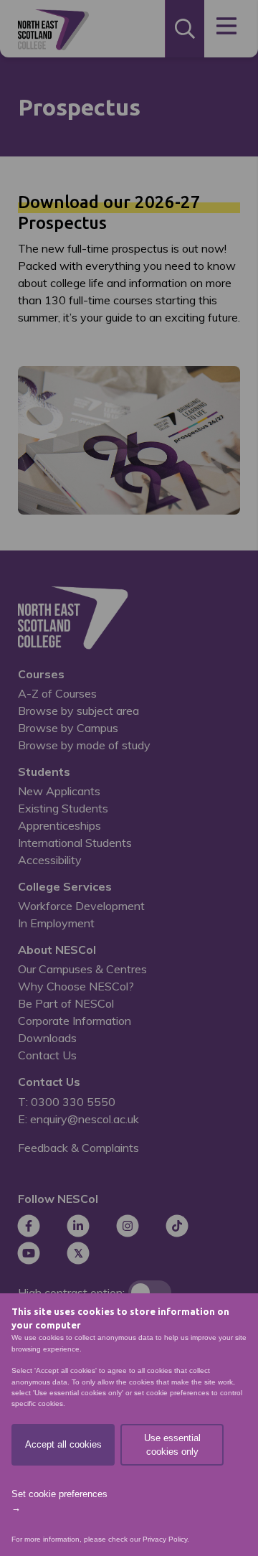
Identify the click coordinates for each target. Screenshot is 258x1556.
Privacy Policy (165, 1539)
